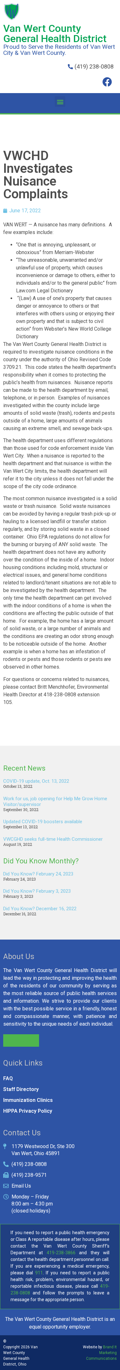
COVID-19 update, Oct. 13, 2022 (36, 781)
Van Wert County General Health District (55, 33)
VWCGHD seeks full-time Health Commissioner (53, 839)
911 (39, 1272)
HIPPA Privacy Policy (27, 1111)
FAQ (8, 1078)
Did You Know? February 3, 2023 (37, 891)
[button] (60, 101)
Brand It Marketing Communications (101, 1353)
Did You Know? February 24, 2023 (38, 874)
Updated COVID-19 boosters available (42, 821)
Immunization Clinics (28, 1100)
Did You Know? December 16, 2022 (39, 909)
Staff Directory (21, 1089)
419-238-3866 (61, 1252)
